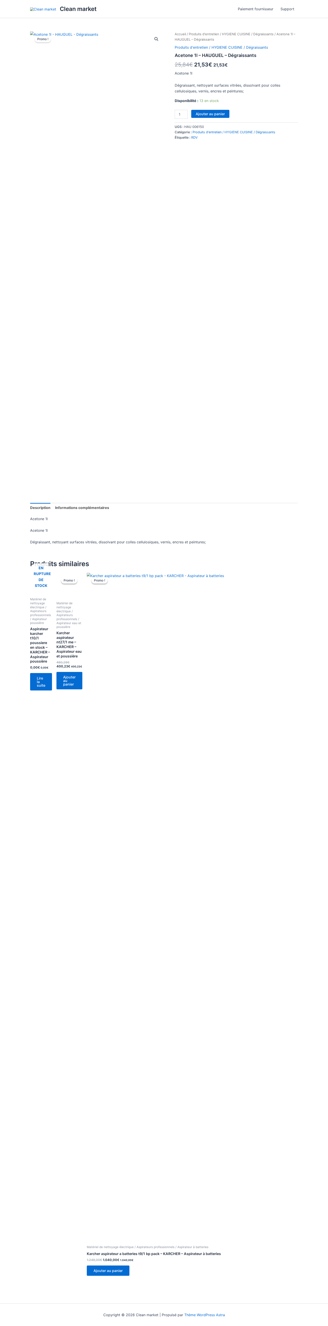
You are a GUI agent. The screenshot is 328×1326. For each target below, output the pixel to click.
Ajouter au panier (210, 114)
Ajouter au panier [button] (69, 680)
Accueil (180, 34)
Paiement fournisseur (255, 9)
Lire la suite (41, 682)
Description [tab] (40, 507)
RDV (194, 137)
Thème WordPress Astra (204, 1315)
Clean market (78, 8)
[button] (156, 39)
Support (287, 9)
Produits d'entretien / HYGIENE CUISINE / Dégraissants (231, 34)
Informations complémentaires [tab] (82, 507)
